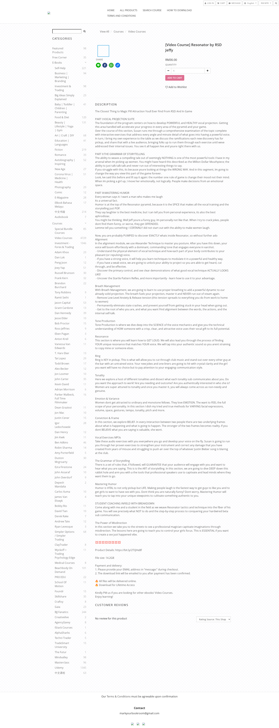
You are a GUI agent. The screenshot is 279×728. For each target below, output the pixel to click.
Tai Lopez (60, 358)
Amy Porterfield (64, 453)
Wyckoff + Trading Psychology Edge (65, 553)
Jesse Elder (61, 318)
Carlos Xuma (62, 491)
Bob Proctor (62, 323)
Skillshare (60, 596)
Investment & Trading (63, 88)
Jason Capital (62, 302)
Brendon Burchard (60, 285)
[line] (98, 65)
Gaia (57, 607)
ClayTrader (61, 544)
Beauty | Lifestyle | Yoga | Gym (64, 126)
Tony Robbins (63, 292)
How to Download (179, 10)
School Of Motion (60, 584)
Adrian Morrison (65, 389)
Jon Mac (59, 412)
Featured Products (57, 50)
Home (110, 10)
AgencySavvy (62, 622)
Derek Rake (61, 516)
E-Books (57, 62)
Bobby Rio (61, 506)
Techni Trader (63, 638)
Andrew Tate (62, 521)
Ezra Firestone (63, 467)
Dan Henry (61, 432)
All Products (128, 10)
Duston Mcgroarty (61, 460)
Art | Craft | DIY (64, 135)
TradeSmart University (62, 645)
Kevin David (62, 384)
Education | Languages (62, 142)
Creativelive (62, 617)
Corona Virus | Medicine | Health (64, 178)
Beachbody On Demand (63, 570)
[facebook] (104, 65)
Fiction (59, 149)
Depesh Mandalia (60, 484)
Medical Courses (65, 563)
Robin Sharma (63, 447)
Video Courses (63, 238)
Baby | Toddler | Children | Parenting (65, 108)
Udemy (59, 667)
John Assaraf (62, 472)
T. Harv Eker (62, 353)
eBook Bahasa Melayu (63, 204)
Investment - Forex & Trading (64, 245)
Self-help (60, 68)
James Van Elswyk (61, 498)
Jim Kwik (60, 437)
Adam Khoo (62, 252)
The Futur (61, 652)
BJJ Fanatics (61, 612)
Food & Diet (62, 117)
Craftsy (59, 601)
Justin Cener (62, 418)
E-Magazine (61, 197)
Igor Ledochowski (62, 425)
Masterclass (62, 662)
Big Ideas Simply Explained (64, 97)
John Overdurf (63, 477)
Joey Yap (60, 268)
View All (104, 31)
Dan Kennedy (63, 313)
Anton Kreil (61, 339)
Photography (63, 187)
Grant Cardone (64, 308)
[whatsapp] (111, 65)
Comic (58, 192)
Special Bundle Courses (63, 231)
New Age (60, 169)
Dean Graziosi (63, 407)
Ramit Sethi (62, 297)
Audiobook (61, 217)
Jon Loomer (62, 374)
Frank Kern (61, 278)
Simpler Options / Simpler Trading (64, 535)
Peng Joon (61, 262)
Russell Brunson (64, 273)
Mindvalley (61, 657)
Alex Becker (62, 368)
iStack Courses (63, 627)
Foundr (59, 591)
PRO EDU (60, 577)
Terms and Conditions (121, 15)
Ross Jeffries (62, 328)
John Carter (62, 379)
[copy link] (117, 65)
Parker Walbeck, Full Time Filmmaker (64, 398)
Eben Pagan (62, 334)
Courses (57, 223)
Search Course (152, 10)
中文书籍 (60, 212)
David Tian (61, 511)
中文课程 (60, 673)
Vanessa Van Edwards (62, 346)
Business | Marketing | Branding (62, 77)
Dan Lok (60, 257)
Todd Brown (62, 363)
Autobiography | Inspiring (65, 162)
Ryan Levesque (64, 526)
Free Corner (59, 57)
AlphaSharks (62, 632)
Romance (60, 155)
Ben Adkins (61, 442)
